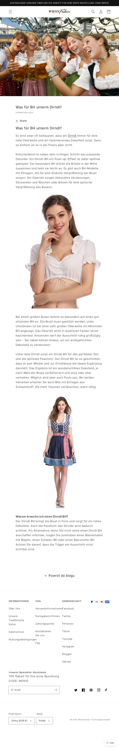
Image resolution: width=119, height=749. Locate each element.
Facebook (68, 608)
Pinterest (67, 623)
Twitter (66, 616)
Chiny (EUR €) (19, 720)
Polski (42, 720)
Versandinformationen (49, 608)
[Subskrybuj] (55, 690)
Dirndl (72, 135)
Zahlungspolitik (44, 623)
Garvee (66, 661)
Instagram (68, 646)
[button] (10, 12)
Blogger (67, 654)
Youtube (67, 638)
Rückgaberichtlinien (47, 616)
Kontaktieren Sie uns (43, 633)
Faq (37, 642)
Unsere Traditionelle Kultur (16, 620)
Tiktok (66, 631)
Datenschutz (16, 631)
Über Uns (14, 608)
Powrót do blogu (62, 575)
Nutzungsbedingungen (23, 639)
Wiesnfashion (84, 720)
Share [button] (23, 120)
